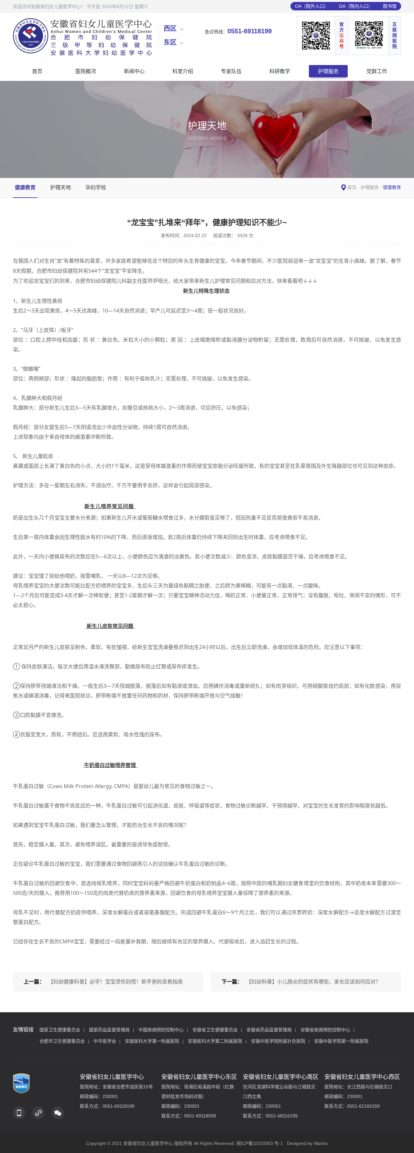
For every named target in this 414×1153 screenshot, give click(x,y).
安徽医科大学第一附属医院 (152, 1041)
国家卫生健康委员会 (59, 1029)
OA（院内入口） (356, 6)
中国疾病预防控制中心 (161, 1029)
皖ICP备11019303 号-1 (259, 1143)
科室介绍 (182, 71)
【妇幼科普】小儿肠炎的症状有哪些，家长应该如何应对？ (313, 981)
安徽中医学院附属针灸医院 (278, 1041)
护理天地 (60, 187)
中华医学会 (104, 1041)
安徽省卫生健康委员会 (215, 1029)
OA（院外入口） (312, 6)
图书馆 (390, 6)
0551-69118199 (249, 31)
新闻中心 (134, 71)
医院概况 (85, 71)
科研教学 (279, 71)
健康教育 (25, 187)
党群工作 (376, 71)
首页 (37, 71)
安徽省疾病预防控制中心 (325, 1029)
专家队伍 (231, 71)
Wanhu (321, 1143)
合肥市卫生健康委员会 (62, 1041)
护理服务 (328, 71)
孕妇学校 (95, 187)
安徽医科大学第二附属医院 (215, 1041)
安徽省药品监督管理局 (269, 1029)
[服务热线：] (19, 1112)
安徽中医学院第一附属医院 (341, 1041)
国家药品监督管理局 (109, 1029)
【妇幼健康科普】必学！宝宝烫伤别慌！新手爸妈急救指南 (115, 981)
